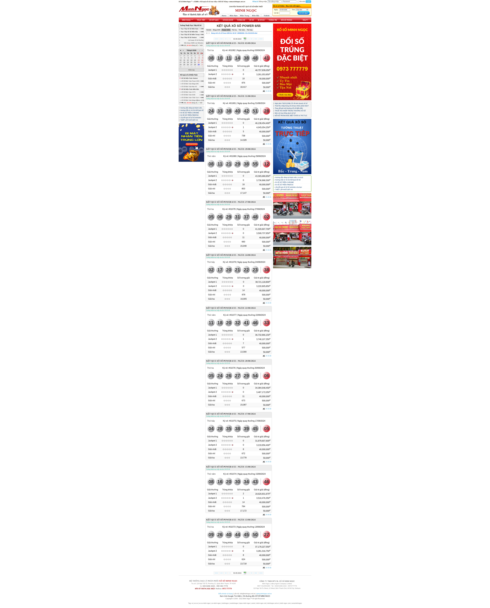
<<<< (216, 39)
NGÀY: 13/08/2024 (247, 519)
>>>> (261, 39)
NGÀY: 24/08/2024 (247, 255)
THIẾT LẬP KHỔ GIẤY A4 (189, 120)
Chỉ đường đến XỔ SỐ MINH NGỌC (256, 596)
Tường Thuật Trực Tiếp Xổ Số (190, 25)
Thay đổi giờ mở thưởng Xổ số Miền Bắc (289, 108)
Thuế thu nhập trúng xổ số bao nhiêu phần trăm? (292, 106)
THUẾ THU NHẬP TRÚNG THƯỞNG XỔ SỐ (290, 111)
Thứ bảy (211, 103)
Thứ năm (211, 156)
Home (224, 16)
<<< (221, 39)
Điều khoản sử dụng (225, 594)
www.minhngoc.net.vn (264, 594)
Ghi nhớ (302, 1)
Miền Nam (234, 16)
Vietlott (266, 16)
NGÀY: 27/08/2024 (247, 202)
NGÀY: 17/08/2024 (247, 414)
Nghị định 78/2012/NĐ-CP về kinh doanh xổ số (291, 103)
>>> (255, 39)
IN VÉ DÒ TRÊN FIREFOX (189, 115)
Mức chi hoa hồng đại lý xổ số (285, 113)
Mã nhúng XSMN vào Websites (193, 43)
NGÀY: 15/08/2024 (247, 467)
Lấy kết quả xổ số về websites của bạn (288, 187)
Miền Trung (244, 16)
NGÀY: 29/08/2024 (247, 149)
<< (226, 39)
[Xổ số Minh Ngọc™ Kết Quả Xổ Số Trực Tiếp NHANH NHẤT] (199, 10)
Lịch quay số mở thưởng (195, 40)
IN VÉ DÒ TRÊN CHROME (189, 113)
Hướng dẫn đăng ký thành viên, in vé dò (289, 177)
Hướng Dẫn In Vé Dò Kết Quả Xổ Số (288, 180)
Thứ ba (210, 50)
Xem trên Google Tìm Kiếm (231, 596)
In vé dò (268, 91)
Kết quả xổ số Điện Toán (189, 75)
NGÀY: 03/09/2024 (247, 43)
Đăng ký (256, 1)
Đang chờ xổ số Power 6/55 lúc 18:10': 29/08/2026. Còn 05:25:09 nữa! (234, 33)
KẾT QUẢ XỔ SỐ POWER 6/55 (221, 43)
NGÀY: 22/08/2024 (247, 308)
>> (251, 39)
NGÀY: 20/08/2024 (247, 361)
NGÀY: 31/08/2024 (247, 96)
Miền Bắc (255, 16)
